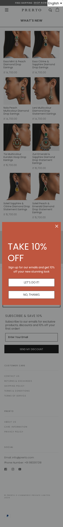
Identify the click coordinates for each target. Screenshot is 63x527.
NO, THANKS (31, 295)
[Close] (56, 226)
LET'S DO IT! (31, 282)
